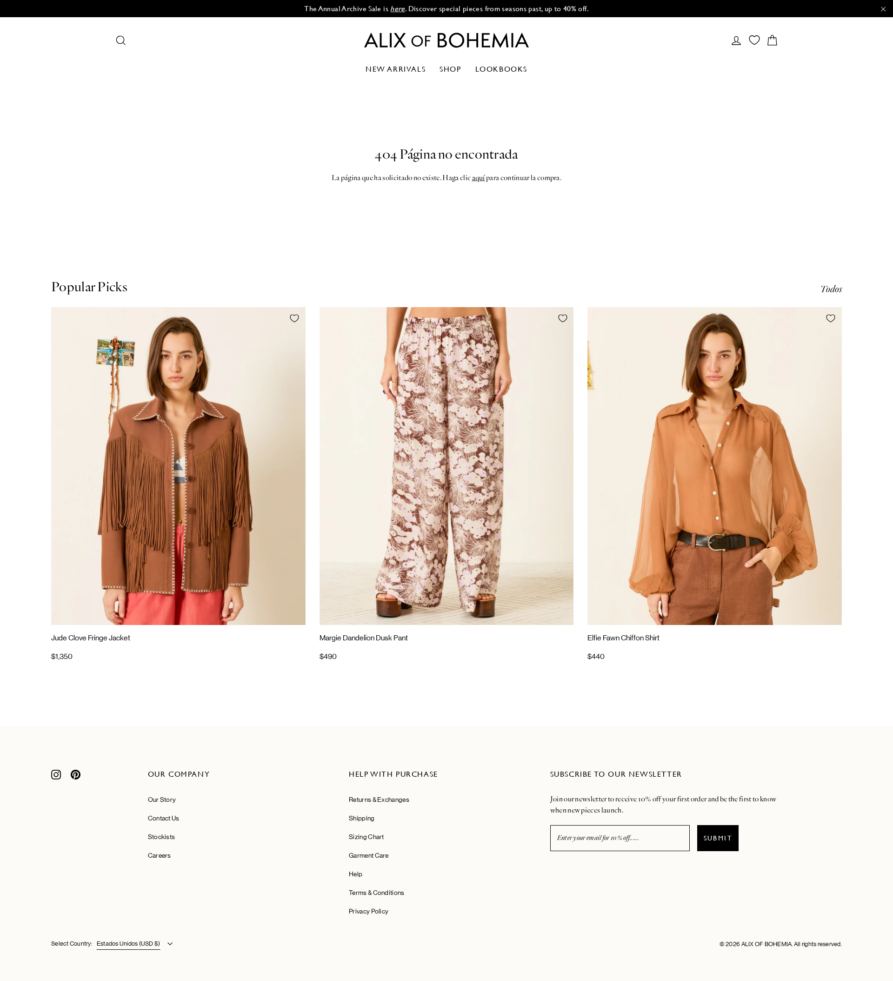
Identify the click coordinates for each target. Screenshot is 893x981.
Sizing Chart (366, 836)
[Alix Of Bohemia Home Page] (446, 40)
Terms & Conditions (376, 892)
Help (355, 874)
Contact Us (164, 818)
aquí (478, 177)
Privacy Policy (368, 911)
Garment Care (369, 855)
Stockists (161, 836)
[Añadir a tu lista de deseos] (294, 318)
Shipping (361, 818)
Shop (450, 69)
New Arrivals (396, 69)
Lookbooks (501, 69)
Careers (159, 855)
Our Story (162, 799)
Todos (831, 289)
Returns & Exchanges (379, 799)
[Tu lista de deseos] (754, 40)
